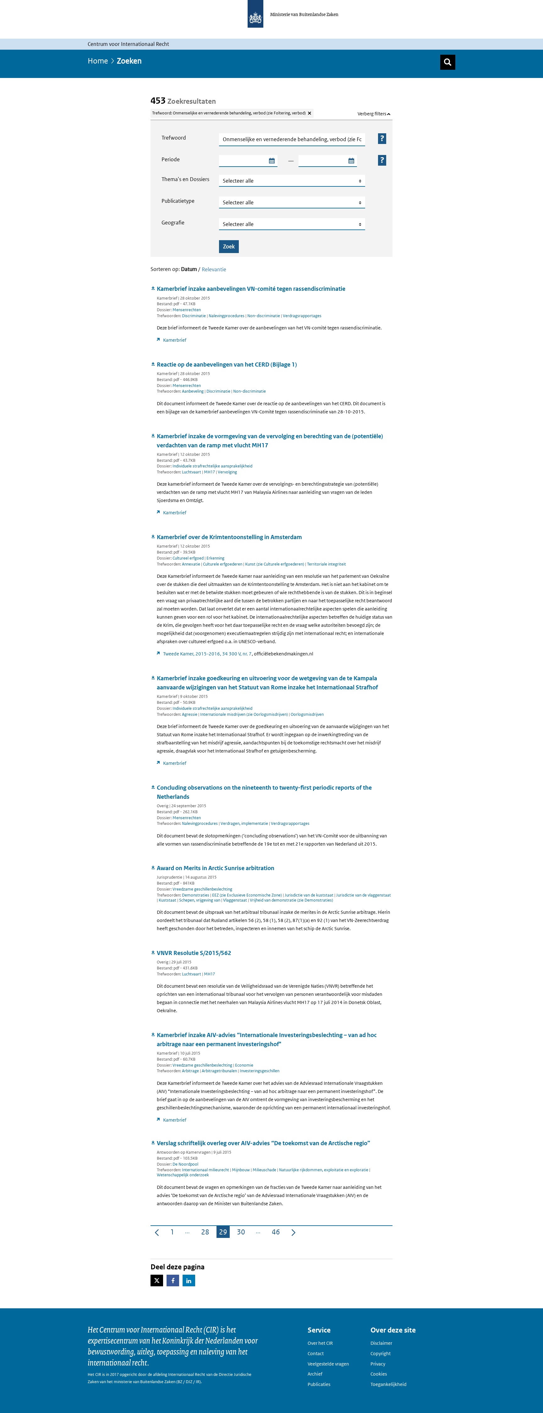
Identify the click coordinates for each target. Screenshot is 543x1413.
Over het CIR (320, 1343)
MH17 (210, 472)
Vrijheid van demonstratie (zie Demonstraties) (291, 900)
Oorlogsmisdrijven (307, 714)
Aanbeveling (193, 391)
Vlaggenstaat (235, 900)
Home (98, 60)
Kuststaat (168, 900)
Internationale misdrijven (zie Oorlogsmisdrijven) (244, 714)
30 (242, 1233)
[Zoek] (447, 62)
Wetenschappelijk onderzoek (183, 1175)
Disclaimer (381, 1343)
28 (206, 1233)
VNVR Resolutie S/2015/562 (194, 953)
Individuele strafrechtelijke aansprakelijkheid (212, 466)
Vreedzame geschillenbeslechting (202, 889)
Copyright (380, 1353)
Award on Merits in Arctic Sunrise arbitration (215, 868)
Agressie (190, 714)
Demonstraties (196, 895)
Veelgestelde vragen (328, 1364)
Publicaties (319, 1384)
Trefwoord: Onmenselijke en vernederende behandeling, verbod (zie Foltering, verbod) (229, 113)
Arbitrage (191, 1071)
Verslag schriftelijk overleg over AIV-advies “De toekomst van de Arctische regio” (263, 1143)
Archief (315, 1374)
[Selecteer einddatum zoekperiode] (351, 161)
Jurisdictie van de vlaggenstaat (363, 895)
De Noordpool (185, 1164)
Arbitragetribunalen (220, 1071)
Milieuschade (265, 1170)
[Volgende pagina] (293, 1232)
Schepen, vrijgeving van (200, 900)
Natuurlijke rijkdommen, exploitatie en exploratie (324, 1170)
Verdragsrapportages (302, 315)
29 (224, 1233)
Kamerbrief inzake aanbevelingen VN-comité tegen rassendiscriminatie (251, 288)
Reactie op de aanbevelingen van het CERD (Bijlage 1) (227, 364)
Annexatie (191, 564)
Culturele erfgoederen (223, 564)
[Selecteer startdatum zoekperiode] (271, 161)
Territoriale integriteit (326, 564)
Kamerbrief (174, 340)
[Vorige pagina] (157, 1232)
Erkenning (215, 558)
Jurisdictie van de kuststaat (309, 895)
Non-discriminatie (264, 315)
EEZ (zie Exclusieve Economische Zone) (247, 895)
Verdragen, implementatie (245, 823)
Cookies (378, 1374)
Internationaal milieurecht (206, 1170)
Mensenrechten (187, 309)
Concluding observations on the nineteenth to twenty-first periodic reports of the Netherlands (264, 792)
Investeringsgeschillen (259, 1071)
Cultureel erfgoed (188, 558)
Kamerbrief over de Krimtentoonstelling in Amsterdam (229, 537)
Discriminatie (194, 315)
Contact (316, 1353)
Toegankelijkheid (388, 1384)
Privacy (377, 1364)
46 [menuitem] (277, 1233)
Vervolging (227, 472)
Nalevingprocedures (227, 315)
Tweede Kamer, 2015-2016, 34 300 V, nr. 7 (207, 654)
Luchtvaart (192, 472)
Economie (244, 1065)
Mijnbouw (241, 1170)
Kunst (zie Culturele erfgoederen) (275, 564)
